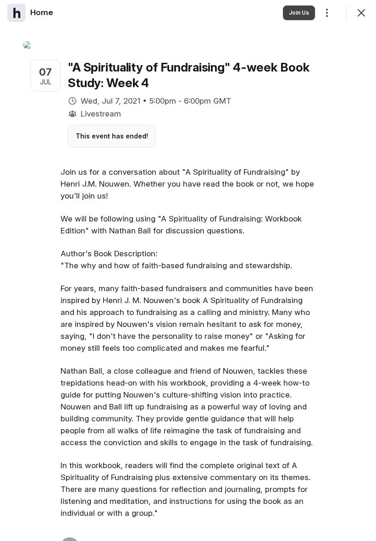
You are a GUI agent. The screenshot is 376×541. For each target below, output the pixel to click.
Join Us (299, 12)
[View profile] (16, 13)
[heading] (41, 12)
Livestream (101, 113)
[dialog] (188, 270)
